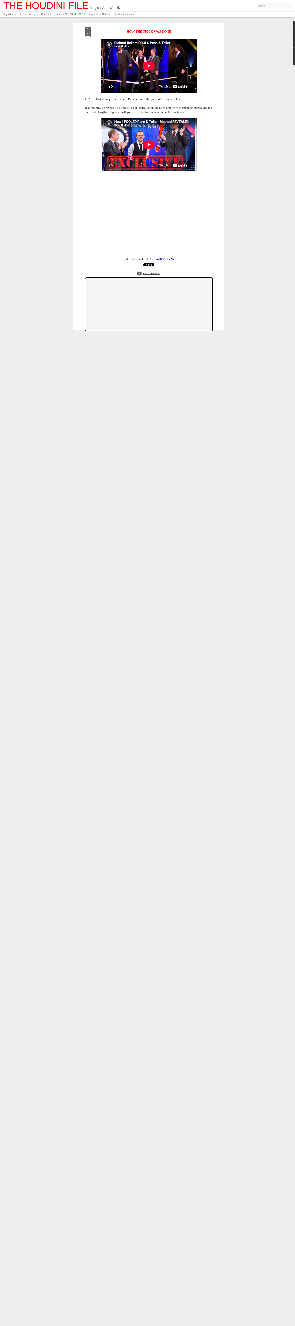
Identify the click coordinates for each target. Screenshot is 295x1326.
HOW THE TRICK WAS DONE (149, 31)
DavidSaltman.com (124, 14)
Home (23, 14)
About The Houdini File (41, 14)
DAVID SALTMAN (164, 259)
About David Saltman (99, 14)
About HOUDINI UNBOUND (71, 14)
